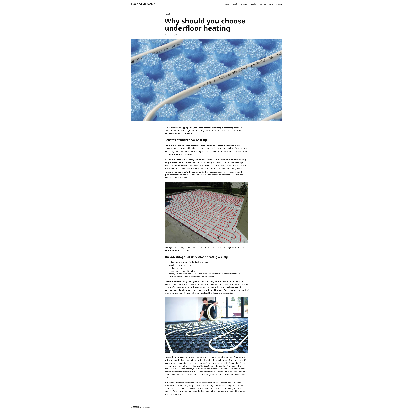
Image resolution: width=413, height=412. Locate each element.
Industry (235, 4)
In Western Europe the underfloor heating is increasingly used (192, 382)
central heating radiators (211, 281)
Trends (226, 4)
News (271, 4)
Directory (244, 4)
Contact (278, 4)
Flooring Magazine (143, 4)
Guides (254, 4)
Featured (262, 4)
